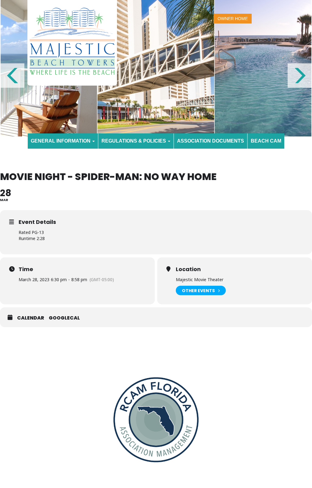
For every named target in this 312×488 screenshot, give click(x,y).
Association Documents (210, 140)
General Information (61, 140)
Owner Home (233, 18)
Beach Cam (266, 140)
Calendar (30, 318)
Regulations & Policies (134, 140)
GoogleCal (64, 318)
